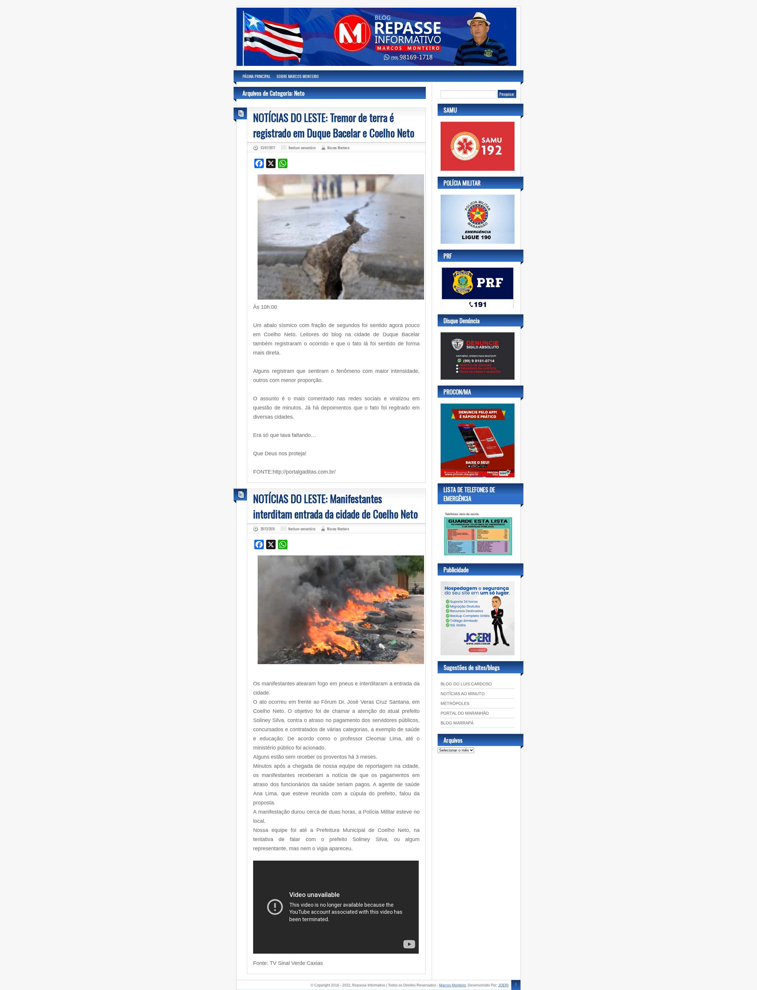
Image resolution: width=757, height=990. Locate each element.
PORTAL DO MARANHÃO (465, 713)
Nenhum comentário (302, 147)
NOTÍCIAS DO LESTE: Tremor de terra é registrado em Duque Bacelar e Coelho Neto (333, 125)
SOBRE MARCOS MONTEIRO (297, 76)
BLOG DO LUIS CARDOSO (466, 684)
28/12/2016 (268, 528)
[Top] (516, 985)
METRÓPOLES (455, 703)
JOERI (503, 985)
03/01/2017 (268, 147)
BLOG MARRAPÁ (457, 723)
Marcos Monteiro (338, 147)
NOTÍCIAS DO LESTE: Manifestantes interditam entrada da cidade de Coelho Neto (335, 506)
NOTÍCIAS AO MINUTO (463, 693)
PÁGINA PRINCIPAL (256, 76)
